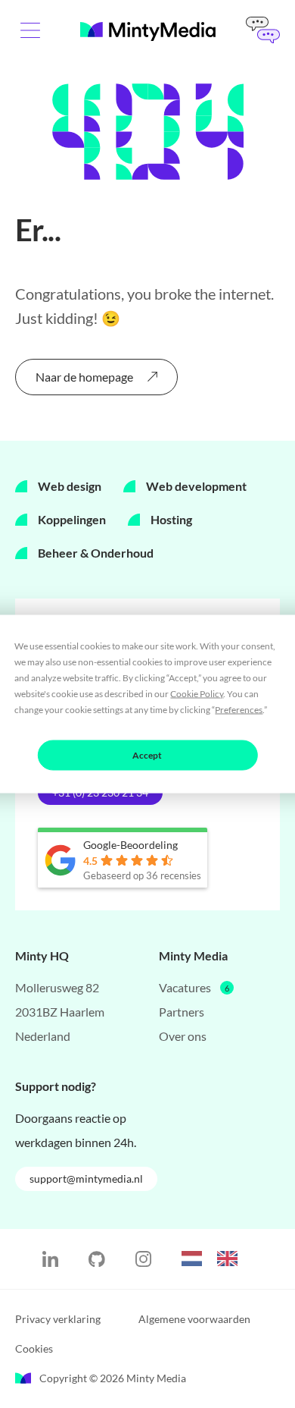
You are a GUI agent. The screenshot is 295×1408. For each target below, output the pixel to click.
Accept (147, 755)
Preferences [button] (238, 709)
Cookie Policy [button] (196, 693)
